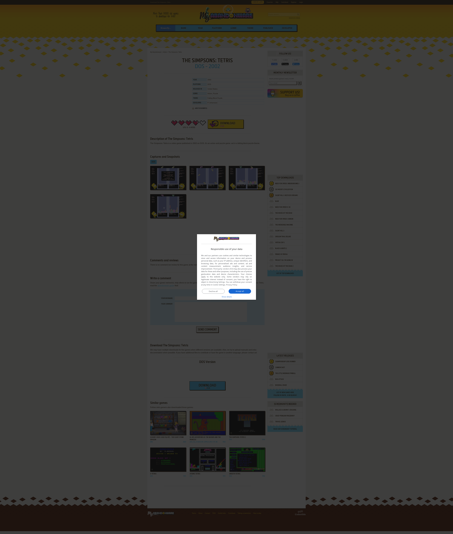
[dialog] (226, 267)
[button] (226, 296)
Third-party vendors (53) (223, 269)
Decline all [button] (213, 291)
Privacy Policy (231, 285)
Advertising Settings (217, 282)
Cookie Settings (219, 285)
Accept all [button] (240, 291)
